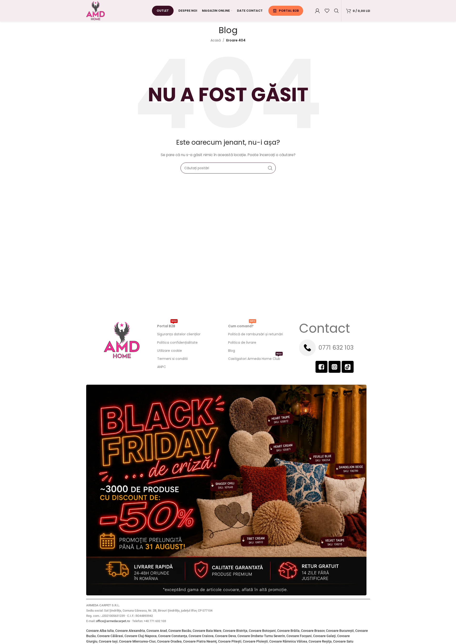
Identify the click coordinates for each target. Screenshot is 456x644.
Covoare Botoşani (262, 631)
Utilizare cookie (169, 350)
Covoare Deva (225, 636)
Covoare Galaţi (324, 636)
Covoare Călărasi (110, 636)
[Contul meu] (317, 10)
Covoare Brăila (288, 631)
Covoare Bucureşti (340, 631)
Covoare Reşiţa (320, 641)
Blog (231, 350)
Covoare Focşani (299, 636)
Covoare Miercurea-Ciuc (137, 641)
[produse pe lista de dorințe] (327, 10)
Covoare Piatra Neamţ (200, 641)
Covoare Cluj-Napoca (141, 636)
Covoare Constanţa (172, 636)
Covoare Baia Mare (207, 631)
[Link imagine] (226, 489)
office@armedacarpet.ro (113, 621)
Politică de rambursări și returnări (255, 334)
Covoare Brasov (313, 631)
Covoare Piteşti (229, 641)
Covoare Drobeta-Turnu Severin (261, 636)
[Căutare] (336, 10)
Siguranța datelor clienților (178, 334)
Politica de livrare (242, 342)
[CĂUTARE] (270, 168)
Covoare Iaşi (108, 641)
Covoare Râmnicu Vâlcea (288, 641)
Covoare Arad (156, 631)
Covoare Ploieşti (255, 641)
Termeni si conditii (172, 358)
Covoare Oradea (169, 641)
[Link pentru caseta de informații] (334, 347)
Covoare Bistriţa (235, 631)
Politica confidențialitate (177, 342)
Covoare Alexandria (130, 631)
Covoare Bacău (179, 631)
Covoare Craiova (201, 636)
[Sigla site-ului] (95, 10)
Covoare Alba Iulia (100, 631)
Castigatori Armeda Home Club (255, 358)
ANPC (161, 366)
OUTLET (163, 10)
